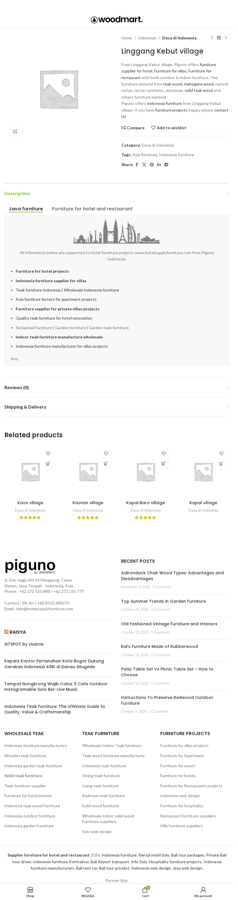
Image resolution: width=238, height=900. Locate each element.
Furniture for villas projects (184, 745)
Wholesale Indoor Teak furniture (111, 745)
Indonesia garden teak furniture (33, 765)
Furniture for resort (177, 765)
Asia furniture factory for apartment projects (56, 299)
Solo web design (97, 831)
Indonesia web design (180, 795)
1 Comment (161, 587)
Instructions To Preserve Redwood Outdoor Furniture (167, 700)
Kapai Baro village (145, 503)
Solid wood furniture (100, 805)
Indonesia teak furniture (104, 765)
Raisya (18, 632)
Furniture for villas (170, 70)
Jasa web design (187, 868)
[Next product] (225, 37)
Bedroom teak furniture (103, 795)
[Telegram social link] (133, 5)
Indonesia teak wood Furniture (32, 805)
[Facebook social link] (100, 5)
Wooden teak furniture (25, 755)
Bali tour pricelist (114, 868)
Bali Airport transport (110, 861)
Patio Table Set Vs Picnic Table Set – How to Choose (167, 672)
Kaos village (30, 503)
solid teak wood (199, 90)
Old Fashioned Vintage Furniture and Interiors (169, 624)
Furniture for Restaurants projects (191, 785)
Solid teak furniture (23, 775)
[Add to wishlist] (48, 454)
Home (126, 37)
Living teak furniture (100, 785)
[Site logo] (117, 19)
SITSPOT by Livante (24, 644)
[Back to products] (218, 37)
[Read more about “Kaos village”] (48, 464)
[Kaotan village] (88, 472)
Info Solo (139, 861)
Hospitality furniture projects (175, 861)
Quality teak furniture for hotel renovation (54, 318)
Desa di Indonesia (179, 37)
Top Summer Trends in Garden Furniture (163, 601)
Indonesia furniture (164, 103)
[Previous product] (211, 37)
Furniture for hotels (178, 775)
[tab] (25, 209)
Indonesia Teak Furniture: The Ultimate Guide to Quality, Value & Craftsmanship (54, 709)
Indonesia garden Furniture (29, 825)
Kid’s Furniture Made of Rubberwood (159, 646)
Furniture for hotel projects (42, 271)
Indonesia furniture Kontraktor (61, 861)
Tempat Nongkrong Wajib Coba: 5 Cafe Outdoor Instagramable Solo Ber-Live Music (56, 687)
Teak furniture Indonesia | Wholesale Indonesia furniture (67, 289)
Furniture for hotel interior (28, 795)
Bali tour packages (187, 854)
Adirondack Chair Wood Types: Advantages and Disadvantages (172, 576)
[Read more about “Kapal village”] (221, 464)
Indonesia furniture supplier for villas (51, 280)
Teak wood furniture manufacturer (113, 755)
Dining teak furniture (101, 775)
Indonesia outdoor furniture (29, 815)
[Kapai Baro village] (146, 472)
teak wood (172, 83)
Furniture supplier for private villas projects (58, 308)
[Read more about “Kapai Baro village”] (163, 464)
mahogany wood (199, 83)
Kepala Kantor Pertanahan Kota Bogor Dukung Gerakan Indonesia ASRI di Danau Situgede (54, 664)
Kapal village (203, 503)
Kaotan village (88, 503)
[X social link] (108, 5)
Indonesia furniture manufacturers (35, 745)
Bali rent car (86, 868)
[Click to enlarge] (15, 131)
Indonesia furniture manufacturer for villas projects (62, 346)
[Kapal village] (203, 472)
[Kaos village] (30, 472)
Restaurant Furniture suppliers (188, 815)
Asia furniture (144, 154)
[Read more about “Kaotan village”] (106, 464)
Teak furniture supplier (25, 785)
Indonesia (147, 37)
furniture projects (171, 110)
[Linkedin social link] (125, 5)
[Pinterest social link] (116, 5)
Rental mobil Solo (154, 854)
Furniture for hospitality (181, 805)
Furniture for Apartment (182, 755)
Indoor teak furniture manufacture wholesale (59, 336)
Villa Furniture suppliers (181, 825)
